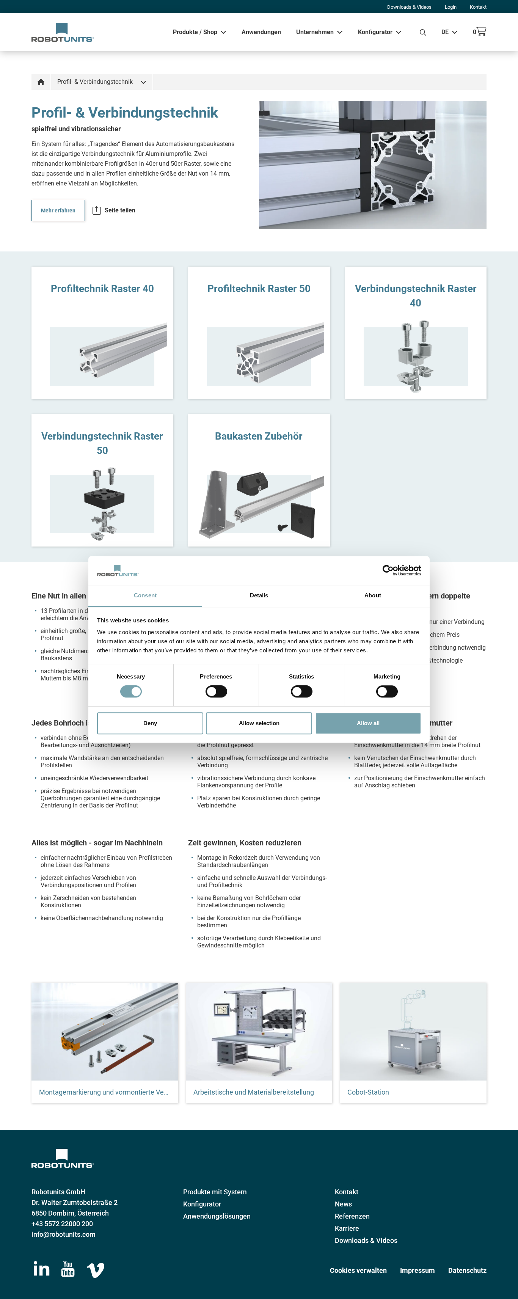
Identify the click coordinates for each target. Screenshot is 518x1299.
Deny (150, 723)
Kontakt (478, 7)
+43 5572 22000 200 (62, 1224)
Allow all (368, 723)
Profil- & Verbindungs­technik (95, 81)
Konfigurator (375, 32)
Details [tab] (259, 595)
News (343, 1204)
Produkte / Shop (195, 32)
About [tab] (372, 595)
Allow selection (259, 723)
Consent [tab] (145, 595)
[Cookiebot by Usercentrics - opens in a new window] (388, 570)
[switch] (216, 691)
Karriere (347, 1228)
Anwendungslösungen (217, 1216)
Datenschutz (467, 1270)
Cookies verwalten (358, 1270)
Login (451, 7)
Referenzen (352, 1216)
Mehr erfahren (58, 210)
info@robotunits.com (63, 1234)
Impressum (417, 1270)
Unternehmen (315, 32)
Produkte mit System (215, 1192)
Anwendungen (261, 32)
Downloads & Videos (409, 7)
